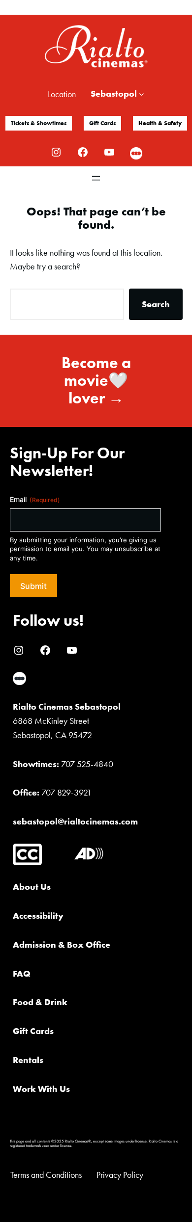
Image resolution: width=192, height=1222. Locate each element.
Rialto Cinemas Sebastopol (67, 706)
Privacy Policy (119, 1174)
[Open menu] (96, 178)
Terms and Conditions (46, 1174)
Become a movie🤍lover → (96, 380)
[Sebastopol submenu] (141, 94)
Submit (33, 586)
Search (156, 304)
